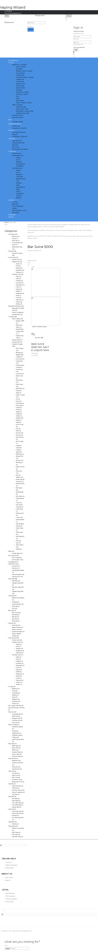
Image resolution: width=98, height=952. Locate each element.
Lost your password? (79, 47)
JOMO (18, 185)
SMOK (18, 189)
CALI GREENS (20, 73)
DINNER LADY (20, 83)
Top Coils (15, 722)
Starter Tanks (16, 754)
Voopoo (19, 302)
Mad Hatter (20, 454)
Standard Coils (17, 261)
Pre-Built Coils (17, 779)
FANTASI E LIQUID (22, 94)
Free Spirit (20, 403)
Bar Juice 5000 (39, 337)
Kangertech (20, 270)
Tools (14, 608)
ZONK (19, 549)
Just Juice (19, 435)
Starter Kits (16, 767)
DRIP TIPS (15, 204)
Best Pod (15, 619)
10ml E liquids (17, 318)
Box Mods (16, 798)
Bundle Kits (16, 760)
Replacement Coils (18, 781)
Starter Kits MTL (18, 574)
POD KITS (15, 145)
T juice (19, 502)
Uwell (18, 297)
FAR (17, 96)
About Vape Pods (17, 811)
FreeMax (19, 280)
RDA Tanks (16, 832)
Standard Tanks (17, 752)
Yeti (18, 540)
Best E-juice (16, 612)
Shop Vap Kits (13, 758)
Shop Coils (12, 712)
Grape (14, 691)
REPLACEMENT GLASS (19, 210)
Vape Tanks (12, 578)
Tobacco (15, 703)
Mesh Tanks (16, 745)
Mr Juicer (19, 460)
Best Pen (15, 617)
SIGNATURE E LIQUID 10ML (24, 111)
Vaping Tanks (13, 826)
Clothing (15, 602)
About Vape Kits (17, 786)
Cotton (15, 238)
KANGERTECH (20, 164)
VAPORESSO (20, 166)
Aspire (19, 264)
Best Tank (16, 621)
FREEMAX (19, 174)
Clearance (12, 623)
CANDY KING (20, 75)
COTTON (15, 202)
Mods (11, 551)
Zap (18, 543)
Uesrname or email (78, 33)
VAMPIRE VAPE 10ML (22, 113)
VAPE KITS (13, 564)
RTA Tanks (16, 834)
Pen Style (16, 566)
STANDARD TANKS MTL (19, 136)
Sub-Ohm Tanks (17, 836)
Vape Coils (12, 771)
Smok (18, 295)
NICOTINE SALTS (17, 115)
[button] (80, 19)
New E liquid (16, 557)
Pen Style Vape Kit (18, 790)
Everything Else (17, 714)
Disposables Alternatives (16, 306)
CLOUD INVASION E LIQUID (25, 77)
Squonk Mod (16, 807)
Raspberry (16, 699)
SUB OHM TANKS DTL (19, 132)
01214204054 (8, 11)
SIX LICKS (20, 496)
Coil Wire (15, 773)
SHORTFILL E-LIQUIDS (19, 64)
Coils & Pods (13, 257)
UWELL (18, 191)
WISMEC (18, 198)
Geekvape (19, 283)
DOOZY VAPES (20, 88)
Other (14, 244)
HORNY (19, 418)
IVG (18, 428)
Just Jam (19, 433)
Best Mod (15, 614)
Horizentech (20, 285)
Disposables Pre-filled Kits (19, 128)
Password (75, 39)
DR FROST (19, 90)
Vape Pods (12, 809)
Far (18, 399)
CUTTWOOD (20, 81)
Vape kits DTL (17, 576)
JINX (18, 431)
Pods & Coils (17, 259)
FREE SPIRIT (20, 100)
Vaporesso (19, 272)
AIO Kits (15, 788)
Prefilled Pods (16, 126)
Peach (14, 697)
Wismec (19, 304)
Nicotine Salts (17, 340)
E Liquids (12, 316)
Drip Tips (15, 240)
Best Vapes (12, 610)
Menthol (15, 695)
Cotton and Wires (18, 604)
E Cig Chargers (17, 242)
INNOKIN (19, 162)
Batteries (16, 236)
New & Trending (17, 312)
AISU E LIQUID (20, 67)
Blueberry (16, 688)
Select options (43, 326)
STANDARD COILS (18, 155)
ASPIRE (18, 157)
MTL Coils (16, 777)
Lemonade (16, 693)
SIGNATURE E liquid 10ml (20, 331)
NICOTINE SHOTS (17, 117)
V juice (19, 517)
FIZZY (18, 98)
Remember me (79, 44)
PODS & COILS (16, 153)
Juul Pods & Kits (17, 813)
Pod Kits (16, 568)
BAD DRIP (19, 69)
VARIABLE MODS (17, 122)
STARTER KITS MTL (18, 143)
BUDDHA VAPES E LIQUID (24, 71)
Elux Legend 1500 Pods (15, 705)
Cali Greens (20, 359)
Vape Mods (12, 796)
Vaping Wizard (12, 7)
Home (6, 222)
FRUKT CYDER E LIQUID (24, 102)
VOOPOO (19, 195)
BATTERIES (15, 212)
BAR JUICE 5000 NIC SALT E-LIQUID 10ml (40, 347)
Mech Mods (16, 800)
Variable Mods (17, 553)
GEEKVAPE (19, 176)
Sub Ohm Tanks (17, 756)
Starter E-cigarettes (18, 792)
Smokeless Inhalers (18, 631)
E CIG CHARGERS (17, 206)
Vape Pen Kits (17, 769)
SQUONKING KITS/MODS (20, 149)
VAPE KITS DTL (17, 141)
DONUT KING (20, 86)
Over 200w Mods (18, 803)
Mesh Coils (16, 716)
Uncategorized (13, 562)
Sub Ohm (15, 794)
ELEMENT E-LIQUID (22, 92)
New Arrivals (13, 555)
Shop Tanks (12, 743)
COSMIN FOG (20, 79)
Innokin (19, 268)
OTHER (14, 208)
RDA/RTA (15, 134)
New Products (17, 559)
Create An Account (78, 31)
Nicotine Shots (17, 342)
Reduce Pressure (17, 627)
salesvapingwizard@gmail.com (12, 13)
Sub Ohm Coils (17, 274)
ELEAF (18, 160)
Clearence (12, 251)
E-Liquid (11, 686)
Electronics (16, 625)
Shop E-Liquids (13, 724)
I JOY (17, 181)
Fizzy (19, 401)
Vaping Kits (12, 822)
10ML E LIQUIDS (17, 105)
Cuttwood (20, 373)
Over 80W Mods (17, 805)
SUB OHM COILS (17, 168)
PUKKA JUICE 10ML (22, 109)
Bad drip (19, 352)
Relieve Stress (17, 629)
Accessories (12, 234)
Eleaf (18, 266)
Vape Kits (12, 784)
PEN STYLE (15, 147)
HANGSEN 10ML (21, 107)
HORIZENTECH (20, 179)
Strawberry (16, 701)
